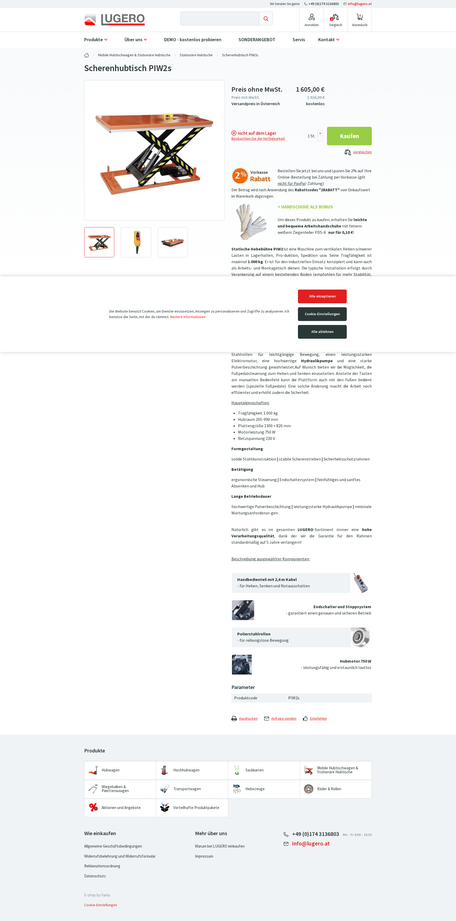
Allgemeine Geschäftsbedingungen (113, 846)
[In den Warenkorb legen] (349, 136)
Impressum (204, 856)
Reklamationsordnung (102, 866)
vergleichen (362, 152)
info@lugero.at (359, 4)
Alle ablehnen (322, 331)
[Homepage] (119, 20)
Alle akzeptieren (322, 296)
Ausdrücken (248, 718)
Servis (299, 39)
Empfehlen (318, 718)
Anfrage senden (283, 718)
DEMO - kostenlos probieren (192, 39)
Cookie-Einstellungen (322, 314)
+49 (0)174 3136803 (324, 4)
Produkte (93, 39)
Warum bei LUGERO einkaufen (220, 846)
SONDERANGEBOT (257, 39)
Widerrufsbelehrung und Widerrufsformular (120, 856)
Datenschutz (95, 876)
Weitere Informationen (188, 316)
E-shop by (97, 895)
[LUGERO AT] (86, 55)
